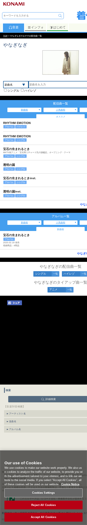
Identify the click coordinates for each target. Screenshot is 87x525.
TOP (5, 36)
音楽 (15, 27)
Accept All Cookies (43, 517)
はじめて (59, 27)
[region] (43, 487)
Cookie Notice (70, 484)
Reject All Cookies (43, 505)
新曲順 (24, 110)
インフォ (37, 27)
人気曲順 (60, 110)
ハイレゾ (30, 90)
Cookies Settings (43, 492)
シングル (13, 90)
